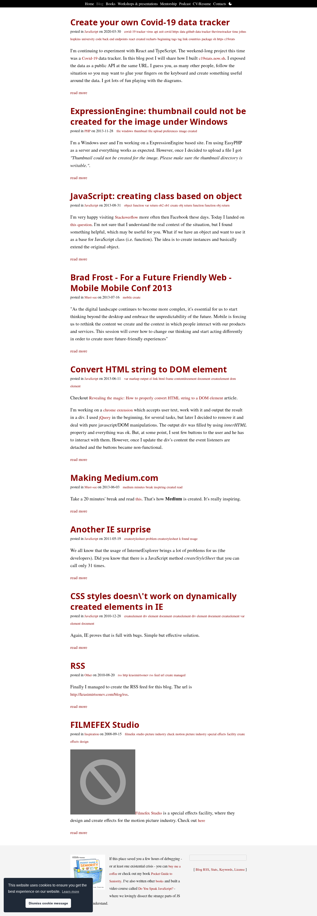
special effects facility (221, 734)
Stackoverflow (126, 217)
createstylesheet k (169, 538)
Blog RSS (202, 869)
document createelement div (177, 616)
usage (193, 538)
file (118, 131)
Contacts (219, 3)
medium (128, 487)
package (207, 39)
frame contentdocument (181, 378)
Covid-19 (89, 58)
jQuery (105, 417)
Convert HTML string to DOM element (148, 369)
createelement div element (141, 616)
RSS (77, 665)
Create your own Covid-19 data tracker (150, 22)
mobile (127, 297)
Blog (100, 3)
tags (174, 39)
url (162, 675)
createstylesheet (134, 538)
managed (179, 675)
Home (89, 3)
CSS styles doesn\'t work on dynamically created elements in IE (153, 601)
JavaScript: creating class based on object (156, 196)
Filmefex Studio (148, 813)
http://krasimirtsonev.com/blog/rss (99, 694)
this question (81, 224)
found (185, 538)
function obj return (217, 205)
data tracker (203, 31)
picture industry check (160, 734)
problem (151, 538)
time (235, 31)
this (139, 499)
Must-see (90, 297)
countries (195, 39)
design (84, 741)
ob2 (161, 205)
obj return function (191, 205)
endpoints (121, 39)
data (182, 31)
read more (78, 92)
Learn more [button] (70, 891)
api (156, 31)
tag (180, 39)
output (144, 378)
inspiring (160, 487)
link (185, 39)
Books (110, 3)
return (154, 205)
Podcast (185, 3)
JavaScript (91, 31)
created (140, 39)
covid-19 (130, 31)
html (162, 378)
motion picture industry (191, 734)
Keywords (226, 869)
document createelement (213, 378)
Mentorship (168, 3)
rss (120, 675)
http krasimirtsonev (136, 675)
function (138, 205)
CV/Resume (202, 3)
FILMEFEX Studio (104, 724)
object (128, 205)
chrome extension (118, 410)
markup (134, 378)
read (179, 487)
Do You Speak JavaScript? (155, 888)
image (183, 131)
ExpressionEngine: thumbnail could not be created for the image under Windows (158, 116)
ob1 (167, 205)
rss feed (154, 675)
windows (127, 131)
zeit (161, 31)
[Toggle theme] (230, 4)
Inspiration (91, 734)
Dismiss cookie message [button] (48, 903)
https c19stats (226, 39)
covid (168, 31)
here (201, 820)
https (175, 31)
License (239, 869)
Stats (214, 869)
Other (88, 675)
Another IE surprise (110, 529)
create (174, 205)
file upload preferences (163, 131)
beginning (164, 39)
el (150, 378)
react (132, 39)
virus (149, 31)
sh (214, 39)
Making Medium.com (114, 477)
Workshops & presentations (138, 3)
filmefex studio (134, 734)
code (99, 39)
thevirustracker (221, 31)
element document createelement (218, 616)
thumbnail (140, 131)
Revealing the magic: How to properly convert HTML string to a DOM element (156, 398)
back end (108, 39)
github (190, 31)
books (160, 881)
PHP (87, 131)
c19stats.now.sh (212, 58)
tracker (141, 31)
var (147, 205)
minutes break (143, 487)
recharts (151, 39)
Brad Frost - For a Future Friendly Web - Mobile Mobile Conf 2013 (151, 283)
